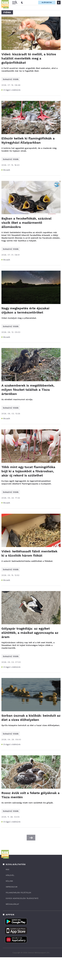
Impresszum (11, 887)
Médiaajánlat (12, 904)
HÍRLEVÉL (10, 875)
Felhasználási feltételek (18, 893)
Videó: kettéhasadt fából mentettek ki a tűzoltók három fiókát (29, 553)
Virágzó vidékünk (12, 90)
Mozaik (6, 170)
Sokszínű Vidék (10, 79)
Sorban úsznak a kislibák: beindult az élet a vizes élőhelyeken (31, 718)
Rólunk (9, 881)
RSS (7, 869)
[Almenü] (15, 2)
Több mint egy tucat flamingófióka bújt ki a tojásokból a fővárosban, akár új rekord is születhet (28, 471)
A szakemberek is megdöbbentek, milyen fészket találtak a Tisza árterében (27, 390)
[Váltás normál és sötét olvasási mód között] (22, 2)
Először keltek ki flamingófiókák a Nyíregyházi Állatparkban (28, 140)
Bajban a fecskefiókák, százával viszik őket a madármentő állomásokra (26, 223)
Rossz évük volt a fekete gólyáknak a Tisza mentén (30, 795)
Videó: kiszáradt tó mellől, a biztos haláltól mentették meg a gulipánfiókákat (28, 58)
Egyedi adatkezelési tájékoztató (22, 898)
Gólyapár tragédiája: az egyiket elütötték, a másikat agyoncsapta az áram (29, 633)
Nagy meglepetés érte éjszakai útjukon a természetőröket (25, 310)
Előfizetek (47, 2)
